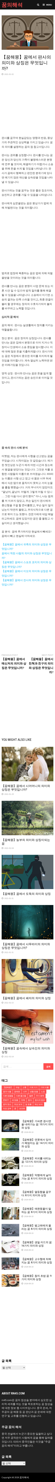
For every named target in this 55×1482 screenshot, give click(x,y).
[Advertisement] (27, 108)
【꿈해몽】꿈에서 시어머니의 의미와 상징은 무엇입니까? (26, 787)
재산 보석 (39, 1104)
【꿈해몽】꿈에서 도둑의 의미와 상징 (26, 894)
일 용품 (28, 1104)
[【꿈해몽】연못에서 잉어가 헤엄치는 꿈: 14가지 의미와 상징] (10, 1140)
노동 (43, 1091)
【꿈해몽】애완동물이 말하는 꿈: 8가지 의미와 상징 (36, 1210)
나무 (25, 1091)
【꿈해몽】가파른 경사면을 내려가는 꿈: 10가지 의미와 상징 (37, 1124)
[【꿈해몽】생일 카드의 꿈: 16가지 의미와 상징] (10, 1242)
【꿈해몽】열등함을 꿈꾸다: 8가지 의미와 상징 (36, 1193)
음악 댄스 (7, 1104)
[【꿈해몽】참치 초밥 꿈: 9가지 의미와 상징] (10, 1276)
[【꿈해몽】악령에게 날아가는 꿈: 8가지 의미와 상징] (10, 1175)
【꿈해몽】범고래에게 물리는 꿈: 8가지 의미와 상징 (36, 1227)
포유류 (22, 1108)
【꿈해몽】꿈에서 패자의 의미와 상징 (26, 998)
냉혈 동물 (34, 1091)
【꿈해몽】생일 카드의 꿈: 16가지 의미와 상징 (36, 1244)
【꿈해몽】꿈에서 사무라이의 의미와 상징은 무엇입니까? (26, 946)
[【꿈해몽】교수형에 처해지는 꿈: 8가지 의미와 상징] (10, 1259)
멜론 (31, 1096)
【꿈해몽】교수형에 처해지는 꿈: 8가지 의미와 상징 (36, 1261)
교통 (24, 1087)
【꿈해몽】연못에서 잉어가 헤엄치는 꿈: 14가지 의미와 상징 (37, 1143)
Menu (49, 4)
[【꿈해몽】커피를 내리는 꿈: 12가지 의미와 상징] (10, 1158)
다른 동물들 (8, 1096)
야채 (23, 1100)
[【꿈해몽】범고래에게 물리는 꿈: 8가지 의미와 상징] (10, 1226)
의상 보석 (18, 1104)
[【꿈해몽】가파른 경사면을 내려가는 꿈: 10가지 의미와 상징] (10, 1121)
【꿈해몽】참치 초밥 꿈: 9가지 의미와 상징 (36, 1277)
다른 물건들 (21, 1096)
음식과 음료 (40, 1100)
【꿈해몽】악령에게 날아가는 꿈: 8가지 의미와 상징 (36, 1177)
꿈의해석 (12, 4)
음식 (30, 1100)
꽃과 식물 (7, 1091)
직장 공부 (7, 1108)
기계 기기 (33, 1087)
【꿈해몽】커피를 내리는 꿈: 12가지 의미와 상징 (36, 1160)
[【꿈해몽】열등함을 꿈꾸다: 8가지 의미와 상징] (10, 1192)
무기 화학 (40, 1096)
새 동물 (15, 1100)
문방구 (6, 1100)
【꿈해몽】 (8, 1087)
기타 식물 (45, 1087)
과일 (18, 1087)
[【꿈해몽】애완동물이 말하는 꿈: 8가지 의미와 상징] (10, 1209)
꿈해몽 (17, 1091)
